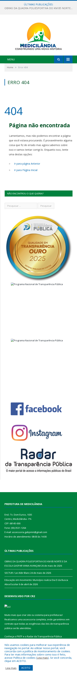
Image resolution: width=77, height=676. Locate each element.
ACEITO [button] (25, 667)
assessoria (29, 619)
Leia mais (42, 657)
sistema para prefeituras (48, 615)
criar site (26, 615)
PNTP (19, 636)
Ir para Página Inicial (25, 170)
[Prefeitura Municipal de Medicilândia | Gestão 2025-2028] (38, 35)
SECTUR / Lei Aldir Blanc (38, 8)
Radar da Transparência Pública (44, 636)
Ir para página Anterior (27, 163)
